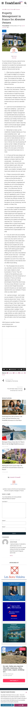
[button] (14, 350)
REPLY (11, 555)
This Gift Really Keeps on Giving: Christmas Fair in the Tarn (15, 388)
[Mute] (21, 369)
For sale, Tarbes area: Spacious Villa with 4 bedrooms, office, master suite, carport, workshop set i (13, 669)
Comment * (5, 501)
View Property (13, 680)
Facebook (10, 373)
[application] (14, 350)
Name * (4, 520)
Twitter (16, 373)
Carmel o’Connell (15, 477)
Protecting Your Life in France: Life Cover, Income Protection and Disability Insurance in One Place (12, 418)
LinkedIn (21, 373)
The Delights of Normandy (11, 380)
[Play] (4, 369)
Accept (20, 705)
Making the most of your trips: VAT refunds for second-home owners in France (12, 467)
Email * (3, 526)
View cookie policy (6, 705)
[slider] (12, 369)
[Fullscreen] (24, 369)
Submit (14, 533)
